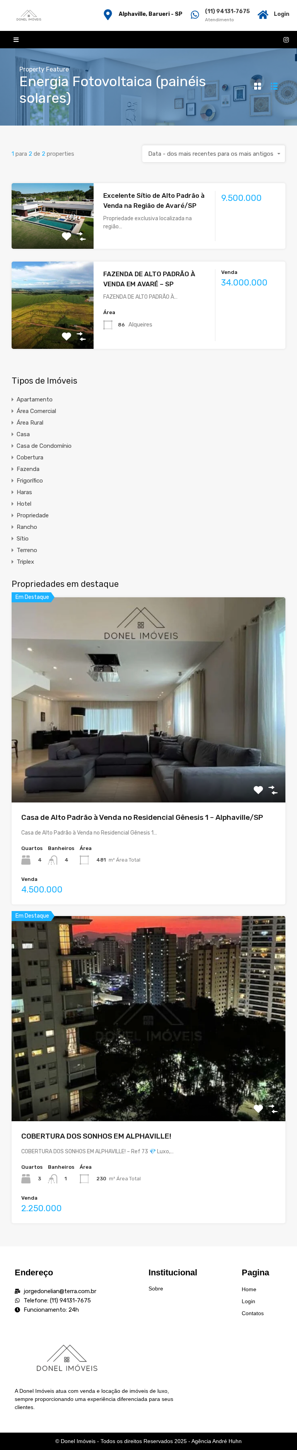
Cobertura (30, 457)
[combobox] (213, 154)
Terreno (27, 550)
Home (249, 1289)
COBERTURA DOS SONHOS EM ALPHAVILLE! (96, 1136)
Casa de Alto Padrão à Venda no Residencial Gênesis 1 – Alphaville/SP (142, 817)
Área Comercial (36, 411)
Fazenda (28, 469)
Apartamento (35, 399)
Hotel (24, 503)
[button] (16, 39)
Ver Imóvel (53, 236)
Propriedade (33, 515)
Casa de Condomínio (44, 445)
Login (281, 14)
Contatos (253, 1313)
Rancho (27, 527)
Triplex (25, 561)
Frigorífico (30, 480)
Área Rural (30, 422)
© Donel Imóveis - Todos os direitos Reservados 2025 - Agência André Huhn (148, 1441)
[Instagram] (286, 40)
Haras (24, 492)
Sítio (23, 538)
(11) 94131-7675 (227, 11)
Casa (23, 434)
